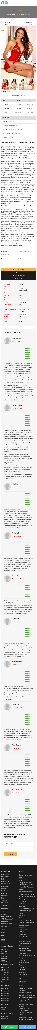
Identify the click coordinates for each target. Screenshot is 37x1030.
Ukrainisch (4, 903)
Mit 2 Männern (23, 974)
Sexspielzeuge (23, 958)
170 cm (20, 321)
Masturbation (23, 936)
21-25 (3, 935)
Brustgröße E (5, 998)
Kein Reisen (5, 1016)
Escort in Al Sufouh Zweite (27, 995)
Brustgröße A (5, 988)
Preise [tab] (18, 272)
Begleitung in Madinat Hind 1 (26, 1001)
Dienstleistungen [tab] (18, 275)
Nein (19, 307)
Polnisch (4, 893)
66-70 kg (4, 961)
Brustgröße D (5, 996)
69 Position (22, 878)
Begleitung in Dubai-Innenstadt (25, 989)
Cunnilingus (23, 899)
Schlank (20, 293)
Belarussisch (5, 874)
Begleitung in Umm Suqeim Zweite (25, 1009)
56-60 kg (4, 956)
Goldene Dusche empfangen (24, 926)
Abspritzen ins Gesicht (26, 892)
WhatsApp (11, 1027)
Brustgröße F (5, 1000)
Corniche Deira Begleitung (10, 125)
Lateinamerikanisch (7, 924)
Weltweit (21, 871)
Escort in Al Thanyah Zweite (25, 1013)
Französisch (5, 886)
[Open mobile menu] (34, 3)
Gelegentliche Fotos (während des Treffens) (26, 883)
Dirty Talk (22, 903)
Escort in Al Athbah (25, 992)
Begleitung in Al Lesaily (9, 137)
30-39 (3, 940)
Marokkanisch (5, 891)
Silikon (3, 1009)
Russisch (4, 898)
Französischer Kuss (25, 920)
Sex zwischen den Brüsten (27, 955)
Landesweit (4, 1018)
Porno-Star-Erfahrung (25, 943)
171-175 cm (5, 977)
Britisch (3, 879)
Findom (21, 913)
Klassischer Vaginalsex (26, 887)
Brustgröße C (5, 993)
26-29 (3, 937)
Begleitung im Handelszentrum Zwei (13, 129)
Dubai (22, 14)
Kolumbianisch (5, 881)
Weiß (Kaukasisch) (23, 309)
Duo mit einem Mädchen (26, 908)
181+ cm (4, 982)
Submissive (22, 967)
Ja (20, 978)
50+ (2, 942)
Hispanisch (4, 921)
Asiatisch (4, 914)
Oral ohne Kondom (25, 941)
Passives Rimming (25, 951)
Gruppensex (23, 929)
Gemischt (4, 926)
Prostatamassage (24, 946)
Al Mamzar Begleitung (26, 1019)
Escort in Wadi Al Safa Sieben (26, 1005)
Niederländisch (6, 884)
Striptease (22, 965)
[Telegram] (6, 2)
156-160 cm (5, 970)
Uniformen (22, 972)
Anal (20, 880)
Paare (21, 889)
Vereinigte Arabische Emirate (23, 289)
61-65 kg (4, 958)
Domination (22, 906)
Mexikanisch (5, 888)
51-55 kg (4, 954)
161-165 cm (5, 972)
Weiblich (20, 284)
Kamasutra (22, 934)
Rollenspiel (22, 953)
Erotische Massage (25, 911)
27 (19, 286)
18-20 (3, 933)
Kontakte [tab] (18, 278)
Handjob (21, 932)
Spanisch (4, 900)
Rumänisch (4, 895)
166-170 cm (5, 975)
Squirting (22, 960)
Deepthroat (22, 901)
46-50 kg (4, 951)
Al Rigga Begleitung (8, 121)
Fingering (22, 915)
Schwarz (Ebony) (6, 916)
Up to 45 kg (4, 949)
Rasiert (20, 300)
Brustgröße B (22, 314)
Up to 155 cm (5, 967)
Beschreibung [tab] (18, 269)
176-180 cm (5, 979)
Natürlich (20, 316)
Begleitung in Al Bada (25, 1017)
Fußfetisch (22, 918)
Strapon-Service (24, 962)
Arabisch (4, 912)
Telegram (28, 1027)
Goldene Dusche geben (26, 922)
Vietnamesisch (5, 905)
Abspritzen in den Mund (26, 894)
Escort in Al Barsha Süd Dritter (11, 133)
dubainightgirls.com (12, 14)
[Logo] (18, 10)
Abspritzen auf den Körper (27, 896)
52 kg (20, 318)
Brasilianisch (5, 876)
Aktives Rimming (24, 948)
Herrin (21, 939)
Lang (19, 297)
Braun (20, 295)
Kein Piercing (22, 302)
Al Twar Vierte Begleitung (27, 997)
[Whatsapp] (2, 2)
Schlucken (22, 969)
